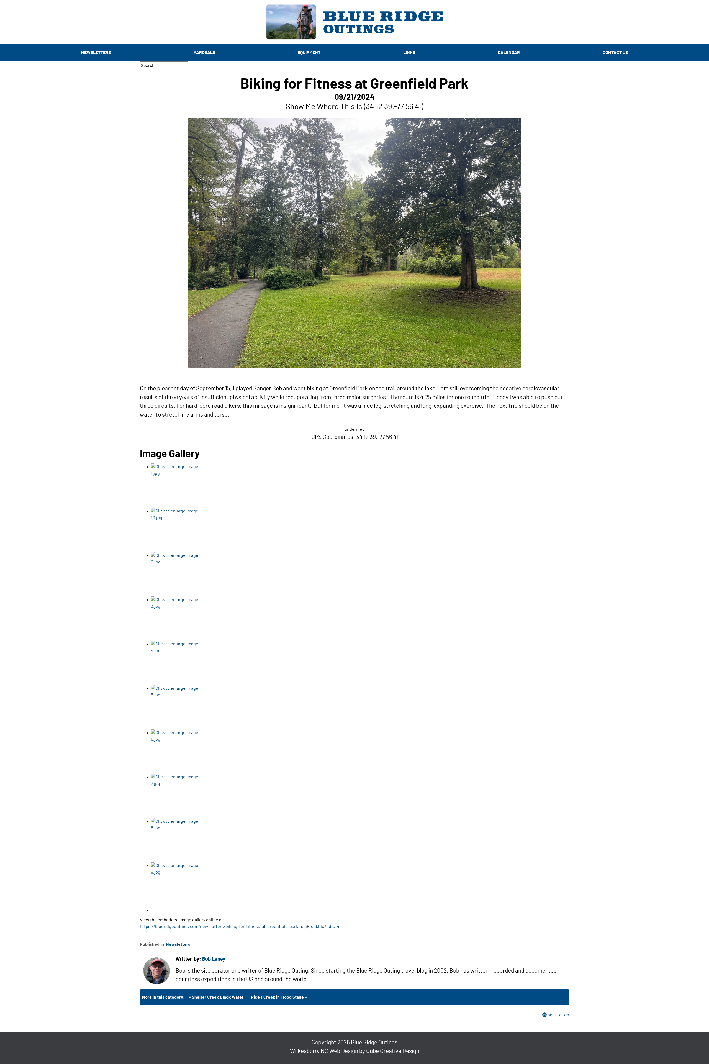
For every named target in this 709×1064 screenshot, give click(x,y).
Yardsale (204, 52)
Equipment (309, 52)
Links (409, 52)
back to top (558, 1015)
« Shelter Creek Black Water (216, 997)
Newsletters (96, 52)
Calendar (509, 52)
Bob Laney (213, 959)
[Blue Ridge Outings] (354, 21)
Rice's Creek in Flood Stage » (279, 997)
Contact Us (615, 52)
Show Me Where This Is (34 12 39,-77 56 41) (354, 107)
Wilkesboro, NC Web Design (324, 1051)
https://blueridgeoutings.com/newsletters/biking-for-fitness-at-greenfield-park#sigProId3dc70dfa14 (239, 926)
